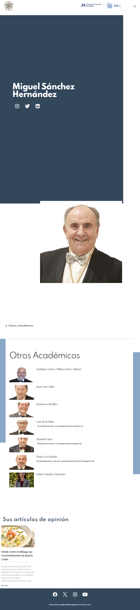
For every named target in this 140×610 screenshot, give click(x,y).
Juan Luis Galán (45, 386)
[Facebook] (55, 594)
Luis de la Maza (45, 421)
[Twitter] (27, 106)
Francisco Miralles (46, 404)
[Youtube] (85, 594)
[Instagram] (17, 106)
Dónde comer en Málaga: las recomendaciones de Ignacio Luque (17, 555)
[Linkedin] (37, 106)
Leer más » (5, 585)
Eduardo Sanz (44, 439)
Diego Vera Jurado (46, 456)
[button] (135, 6)
